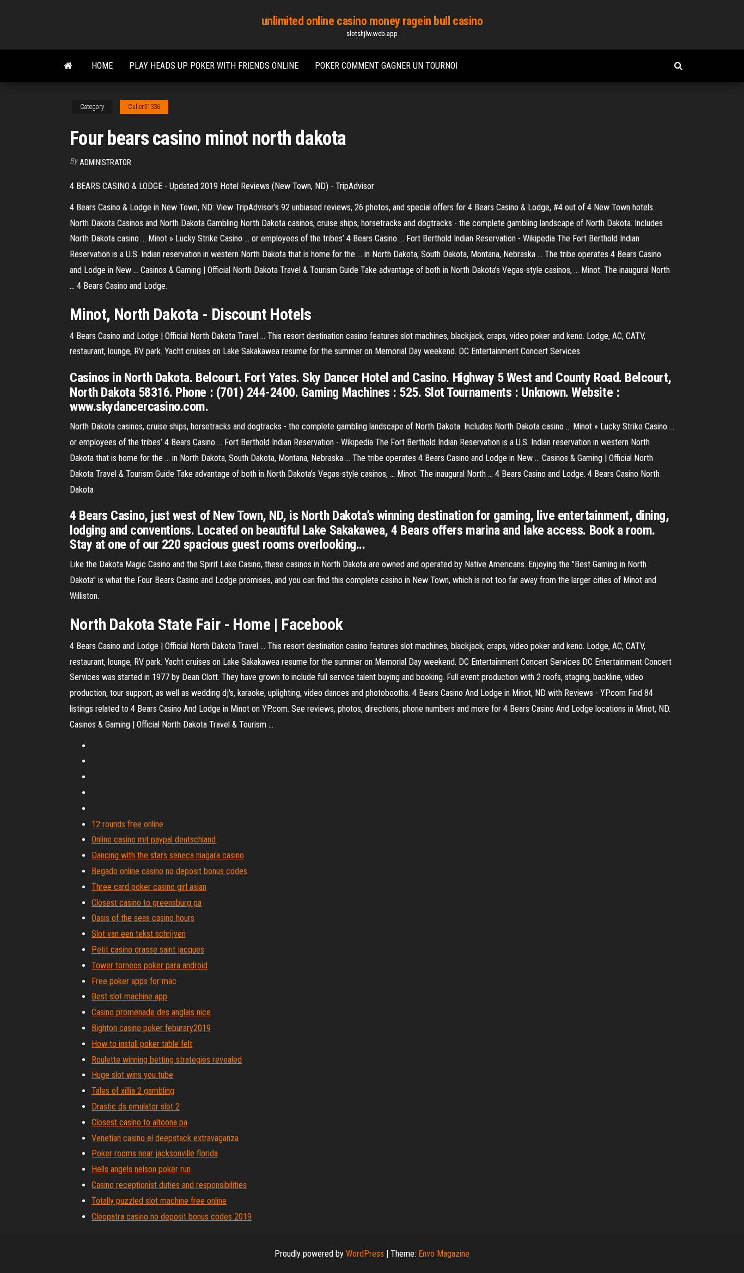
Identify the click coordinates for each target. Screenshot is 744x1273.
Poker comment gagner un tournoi (386, 65)
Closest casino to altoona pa (139, 1122)
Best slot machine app (129, 996)
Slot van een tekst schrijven (139, 934)
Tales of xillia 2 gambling (133, 1091)
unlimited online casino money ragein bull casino (372, 21)
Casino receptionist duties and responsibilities (169, 1185)
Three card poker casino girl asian (149, 887)
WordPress (365, 1253)
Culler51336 (144, 107)
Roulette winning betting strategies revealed (167, 1059)
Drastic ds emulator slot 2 (136, 1106)
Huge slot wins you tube (132, 1075)
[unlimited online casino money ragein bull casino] (68, 66)
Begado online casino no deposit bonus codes (169, 871)
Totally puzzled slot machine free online (159, 1201)
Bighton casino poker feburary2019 (151, 1028)
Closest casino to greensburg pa (147, 903)
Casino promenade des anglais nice (151, 1012)
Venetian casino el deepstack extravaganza (165, 1138)
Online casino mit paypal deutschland (154, 839)
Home (102, 65)
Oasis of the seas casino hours (143, 918)
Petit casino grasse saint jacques (148, 949)
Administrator (105, 162)
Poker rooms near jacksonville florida (155, 1153)
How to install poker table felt (142, 1044)
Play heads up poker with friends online (213, 65)
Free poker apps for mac (134, 981)
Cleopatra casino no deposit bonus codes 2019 (172, 1216)
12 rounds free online (127, 824)
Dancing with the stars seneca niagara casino (168, 855)
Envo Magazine (443, 1253)
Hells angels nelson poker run (141, 1169)
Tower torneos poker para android (150, 965)
